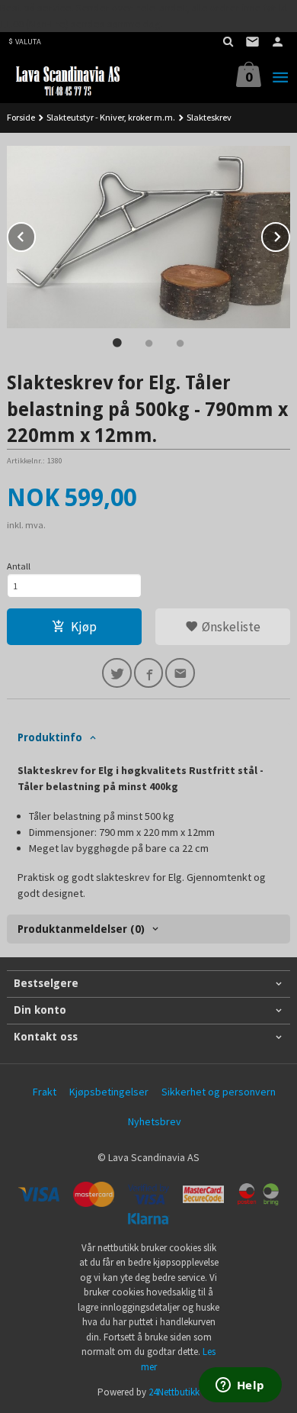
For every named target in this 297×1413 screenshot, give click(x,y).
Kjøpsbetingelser (108, 1091)
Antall (18, 566)
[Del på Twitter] (117, 673)
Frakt (44, 1091)
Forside (21, 117)
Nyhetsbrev (154, 1121)
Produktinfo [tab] (50, 737)
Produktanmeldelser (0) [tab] (81, 929)
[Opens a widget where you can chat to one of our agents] (240, 1386)
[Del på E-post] (180, 673)
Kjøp (84, 626)
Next (289, 234)
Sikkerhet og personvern (218, 1091)
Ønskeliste (229, 626)
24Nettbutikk (174, 1392)
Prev (35, 234)
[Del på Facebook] (149, 673)
